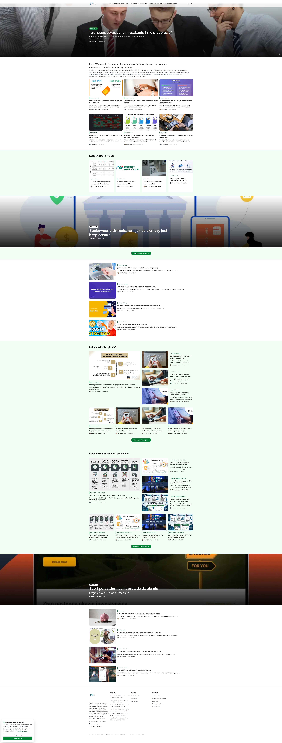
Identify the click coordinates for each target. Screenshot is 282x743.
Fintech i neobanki (130, 98)
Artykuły (113, 693)
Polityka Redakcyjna (132, 734)
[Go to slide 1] (276, 54)
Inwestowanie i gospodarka (136, 3)
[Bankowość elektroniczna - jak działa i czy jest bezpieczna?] (141, 221)
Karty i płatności (149, 3)
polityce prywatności (23, 731)
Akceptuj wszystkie (17, 738)
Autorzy (133, 693)
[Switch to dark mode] (191, 3)
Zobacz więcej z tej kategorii (140, 253)
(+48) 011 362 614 (95, 724)
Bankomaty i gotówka (171, 3)
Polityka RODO (123, 734)
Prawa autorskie (99, 734)
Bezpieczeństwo (165, 98)
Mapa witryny (141, 734)
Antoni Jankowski (135, 696)
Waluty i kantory (159, 3)
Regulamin (91, 734)
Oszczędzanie (129, 132)
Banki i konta (124, 3)
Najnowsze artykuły (114, 3)
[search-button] (187, 3)
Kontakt (116, 734)
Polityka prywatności (108, 734)
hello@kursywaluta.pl (96, 726)
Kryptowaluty (93, 26)
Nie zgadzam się (18, 735)
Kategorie (155, 693)
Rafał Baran (92, 238)
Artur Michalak (92, 43)
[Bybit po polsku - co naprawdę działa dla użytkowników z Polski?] (141, 579)
